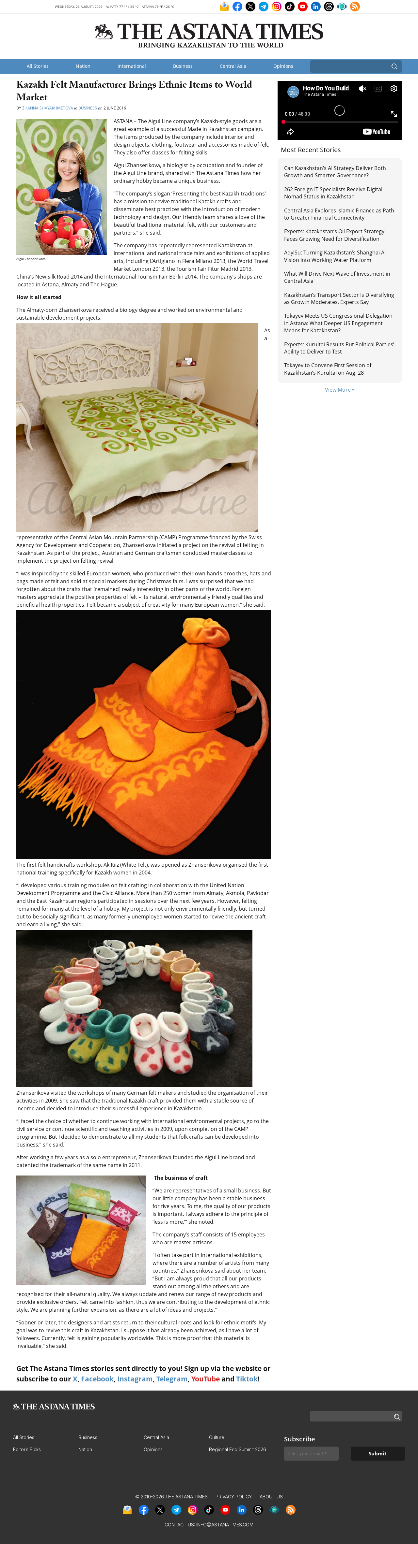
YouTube (205, 1378)
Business (183, 66)
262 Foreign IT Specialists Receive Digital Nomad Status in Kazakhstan (333, 193)
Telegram (172, 1378)
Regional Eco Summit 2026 (237, 1449)
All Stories (38, 66)
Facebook (97, 1378)
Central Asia (233, 66)
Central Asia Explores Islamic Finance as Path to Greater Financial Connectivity (339, 214)
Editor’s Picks (27, 1449)
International (132, 66)
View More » (340, 389)
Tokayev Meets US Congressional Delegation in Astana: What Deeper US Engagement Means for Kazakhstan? (338, 323)
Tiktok (247, 1378)
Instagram (135, 1378)
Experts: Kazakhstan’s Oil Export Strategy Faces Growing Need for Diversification (334, 235)
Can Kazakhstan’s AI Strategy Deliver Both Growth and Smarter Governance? (335, 172)
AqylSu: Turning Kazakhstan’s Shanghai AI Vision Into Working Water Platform (335, 256)
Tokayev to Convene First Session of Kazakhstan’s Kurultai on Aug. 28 (327, 369)
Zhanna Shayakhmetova (48, 108)
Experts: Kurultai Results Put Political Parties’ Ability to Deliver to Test (339, 348)
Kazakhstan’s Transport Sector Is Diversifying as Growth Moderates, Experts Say (339, 298)
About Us (271, 1496)
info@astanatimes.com (224, 1524)
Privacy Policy (234, 1496)
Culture (216, 1437)
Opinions (283, 66)
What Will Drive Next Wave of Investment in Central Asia (337, 277)
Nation (83, 66)
